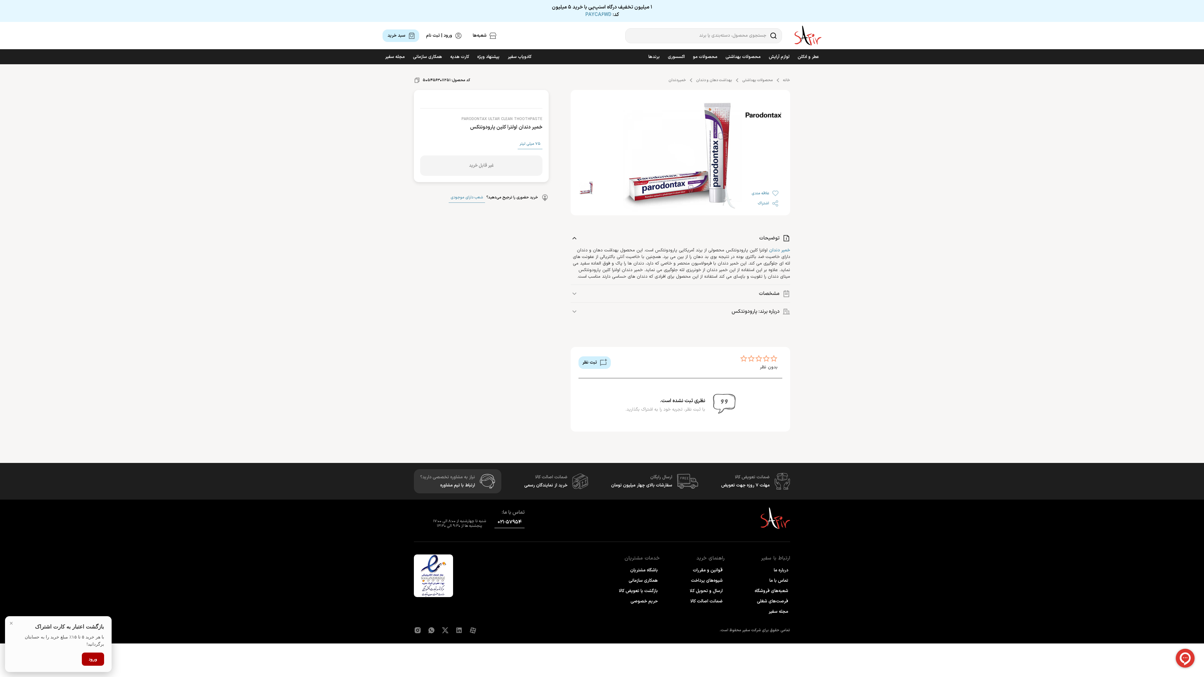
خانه (786, 80)
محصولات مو (705, 57)
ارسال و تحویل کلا (706, 591)
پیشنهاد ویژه (488, 57)
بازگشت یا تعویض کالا (638, 591)
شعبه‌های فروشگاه (771, 591)
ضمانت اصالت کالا (706, 601)
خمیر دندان (779, 250)
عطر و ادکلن (808, 57)
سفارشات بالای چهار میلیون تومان (641, 485)
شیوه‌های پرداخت (707, 580)
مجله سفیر (395, 57)
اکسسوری (676, 57)
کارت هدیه (459, 57)
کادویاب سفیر (519, 57)
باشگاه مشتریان (644, 570)
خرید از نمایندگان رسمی (546, 485)
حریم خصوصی (644, 601)
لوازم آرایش (779, 57)
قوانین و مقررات (708, 570)
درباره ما (781, 570)
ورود (93, 658)
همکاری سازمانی (427, 57)
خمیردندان (677, 80)
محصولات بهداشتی (743, 57)
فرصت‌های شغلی (772, 601)
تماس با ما (778, 580)
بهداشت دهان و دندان (714, 80)
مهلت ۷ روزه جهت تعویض (745, 485)
